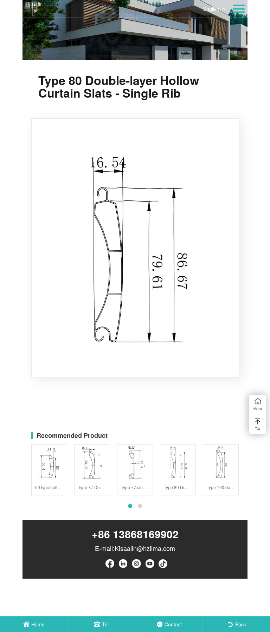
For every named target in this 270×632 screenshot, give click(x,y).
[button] (130, 505)
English (211, 8)
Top (257, 428)
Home (257, 408)
